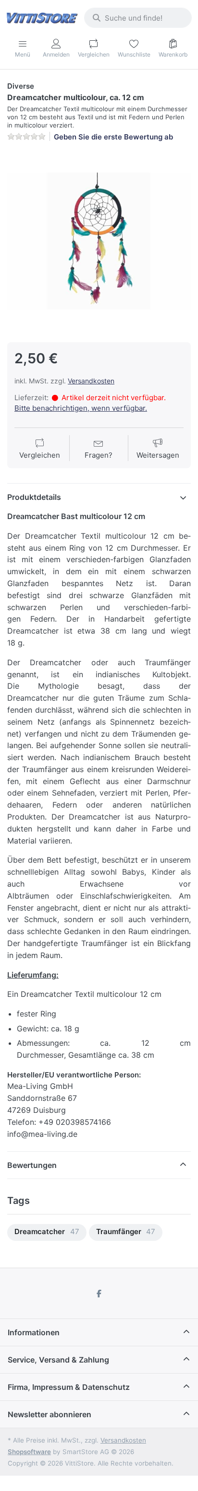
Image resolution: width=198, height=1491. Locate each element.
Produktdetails (34, 497)
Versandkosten (91, 381)
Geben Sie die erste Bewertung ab (113, 136)
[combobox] (138, 18)
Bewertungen (32, 1165)
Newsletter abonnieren (49, 1414)
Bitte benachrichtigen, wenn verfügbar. (80, 408)
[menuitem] (47, 1232)
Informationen (34, 1332)
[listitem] (99, 241)
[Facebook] (99, 1293)
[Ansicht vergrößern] (99, 241)
